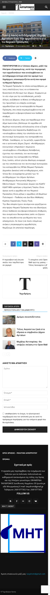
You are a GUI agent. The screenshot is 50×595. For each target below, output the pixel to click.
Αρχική (3, 13)
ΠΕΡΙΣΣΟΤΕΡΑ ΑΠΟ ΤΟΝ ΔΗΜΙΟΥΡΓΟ (19, 310)
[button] (4, 7)
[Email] (30, 244)
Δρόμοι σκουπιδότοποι (28, 317)
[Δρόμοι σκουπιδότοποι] (9, 319)
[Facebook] (13, 244)
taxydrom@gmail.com (36, 574)
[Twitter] (19, 244)
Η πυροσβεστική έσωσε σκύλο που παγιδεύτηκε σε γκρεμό (13, 262)
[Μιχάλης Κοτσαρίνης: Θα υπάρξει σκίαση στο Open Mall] (9, 344)
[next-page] (8, 354)
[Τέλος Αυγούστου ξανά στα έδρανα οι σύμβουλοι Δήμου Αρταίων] (9, 332)
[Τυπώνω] (25, 244)
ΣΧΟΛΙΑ (11, 13)
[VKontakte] (35, 501)
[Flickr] (23, 501)
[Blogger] (10, 501)
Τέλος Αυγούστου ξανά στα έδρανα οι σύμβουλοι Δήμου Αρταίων (31, 332)
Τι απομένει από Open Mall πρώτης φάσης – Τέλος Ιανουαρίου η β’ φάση (37, 264)
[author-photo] (25, 290)
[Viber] (36, 244)
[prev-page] (4, 354)
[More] (35, 58)
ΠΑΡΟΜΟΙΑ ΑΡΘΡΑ (11, 306)
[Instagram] (29, 501)
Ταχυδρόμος (9, 46)
